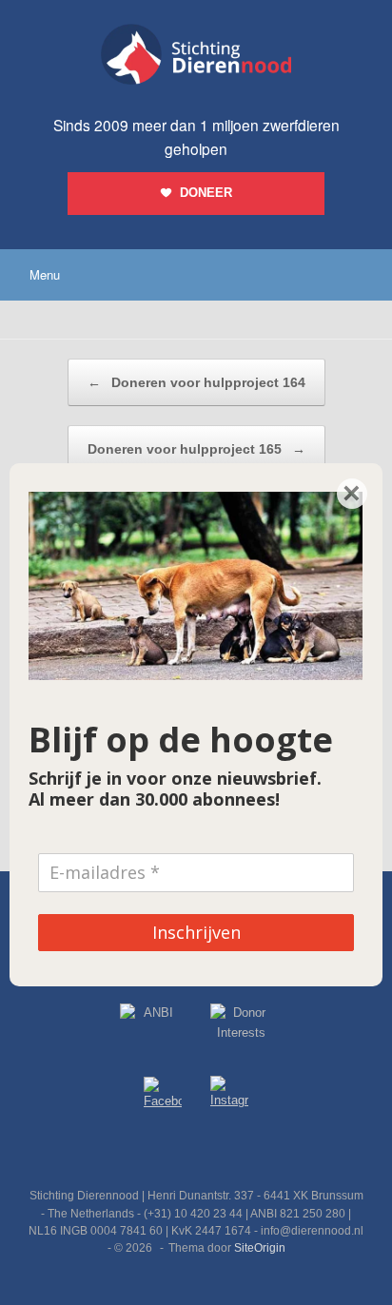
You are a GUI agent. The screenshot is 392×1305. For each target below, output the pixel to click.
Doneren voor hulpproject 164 (196, 382)
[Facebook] (163, 1096)
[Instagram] (229, 1096)
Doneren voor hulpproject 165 (196, 449)
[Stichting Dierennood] (196, 54)
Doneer (206, 192)
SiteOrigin (259, 1248)
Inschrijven (196, 932)
